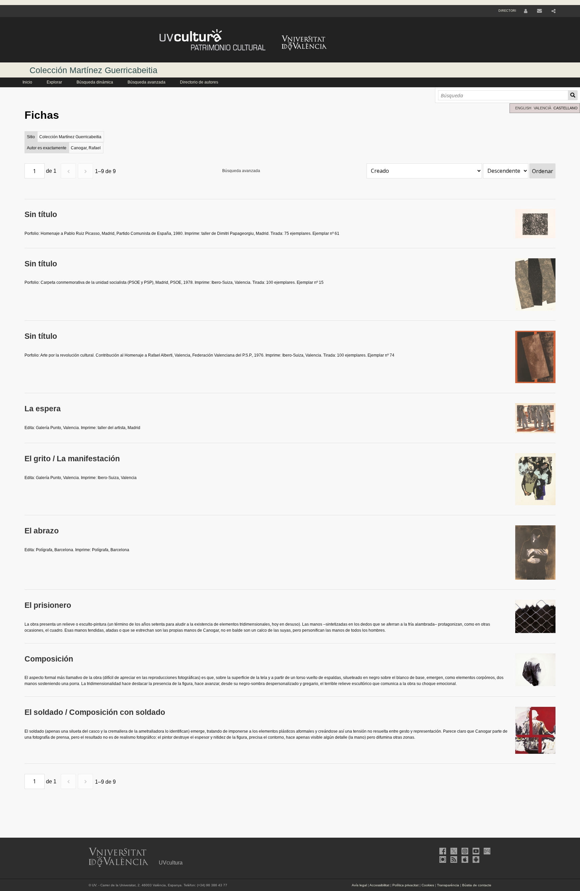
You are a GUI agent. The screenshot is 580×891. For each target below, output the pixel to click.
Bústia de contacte (476, 885)
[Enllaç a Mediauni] (486, 851)
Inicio (27, 82)
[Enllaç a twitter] (453, 851)
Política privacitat (405, 885)
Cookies (428, 885)
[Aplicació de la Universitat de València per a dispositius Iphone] (464, 859)
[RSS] (453, 859)
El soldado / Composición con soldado (95, 712)
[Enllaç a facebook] (442, 851)
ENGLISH (523, 108)
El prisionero (48, 605)
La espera (43, 409)
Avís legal (359, 885)
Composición (49, 659)
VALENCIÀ (542, 108)
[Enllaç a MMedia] (442, 859)
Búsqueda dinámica (95, 82)
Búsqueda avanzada (146, 82)
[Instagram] (464, 851)
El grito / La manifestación (72, 459)
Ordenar (542, 171)
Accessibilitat (379, 885)
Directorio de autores (199, 82)
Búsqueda (573, 95)
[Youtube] (475, 851)
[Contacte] (539, 11)
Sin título (41, 214)
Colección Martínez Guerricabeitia (93, 70)
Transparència (448, 885)
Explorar (54, 82)
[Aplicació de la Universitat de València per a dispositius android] (475, 859)
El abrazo (42, 531)
